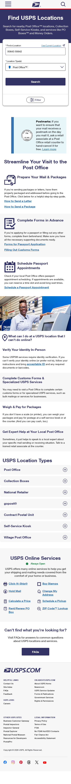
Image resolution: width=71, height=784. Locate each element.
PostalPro (7, 741)
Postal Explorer (10, 731)
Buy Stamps (50, 583)
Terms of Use (40, 724)
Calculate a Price (20, 600)
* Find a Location (13, 45)
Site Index (7, 687)
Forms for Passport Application (24, 244)
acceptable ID (36, 364)
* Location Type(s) (14, 61)
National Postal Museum (14, 735)
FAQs (5, 690)
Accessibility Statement (44, 738)
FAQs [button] (35, 651)
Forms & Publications (44, 694)
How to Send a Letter (18, 201)
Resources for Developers (15, 738)
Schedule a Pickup (54, 600)
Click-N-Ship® (18, 583)
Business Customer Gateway (16, 721)
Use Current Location (51, 45)
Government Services (43, 697)
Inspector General (11, 728)
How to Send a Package (19, 206)
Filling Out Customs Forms (21, 249)
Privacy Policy (40, 721)
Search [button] (35, 81)
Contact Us (8, 683)
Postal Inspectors (11, 724)
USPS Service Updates (44, 690)
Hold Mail (15, 591)
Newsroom (39, 687)
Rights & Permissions (44, 701)
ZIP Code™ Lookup (55, 608)
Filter (38, 99)
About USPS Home (42, 683)
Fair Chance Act (41, 735)
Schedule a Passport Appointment (26, 287)
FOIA (36, 728)
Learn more (49, 149)
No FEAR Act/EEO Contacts (46, 731)
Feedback (7, 694)
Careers (6, 703)
